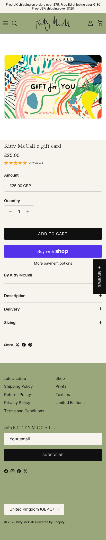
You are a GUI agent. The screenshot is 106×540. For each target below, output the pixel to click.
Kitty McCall (21, 275)
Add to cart (53, 233)
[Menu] (5, 23)
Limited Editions (70, 402)
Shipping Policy (18, 386)
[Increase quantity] (29, 211)
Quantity (12, 200)
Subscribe (53, 455)
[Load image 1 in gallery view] (53, 87)
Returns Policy (17, 394)
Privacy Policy (17, 402)
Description (14, 295)
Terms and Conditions (24, 410)
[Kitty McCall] (53, 23)
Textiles (63, 394)
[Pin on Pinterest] (30, 345)
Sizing (9, 322)
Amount (11, 175)
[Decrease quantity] (8, 211)
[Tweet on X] (17, 345)
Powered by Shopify (50, 522)
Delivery (12, 309)
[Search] (17, 23)
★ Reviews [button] (99, 276)
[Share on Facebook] (24, 345)
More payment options (53, 263)
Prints (61, 386)
